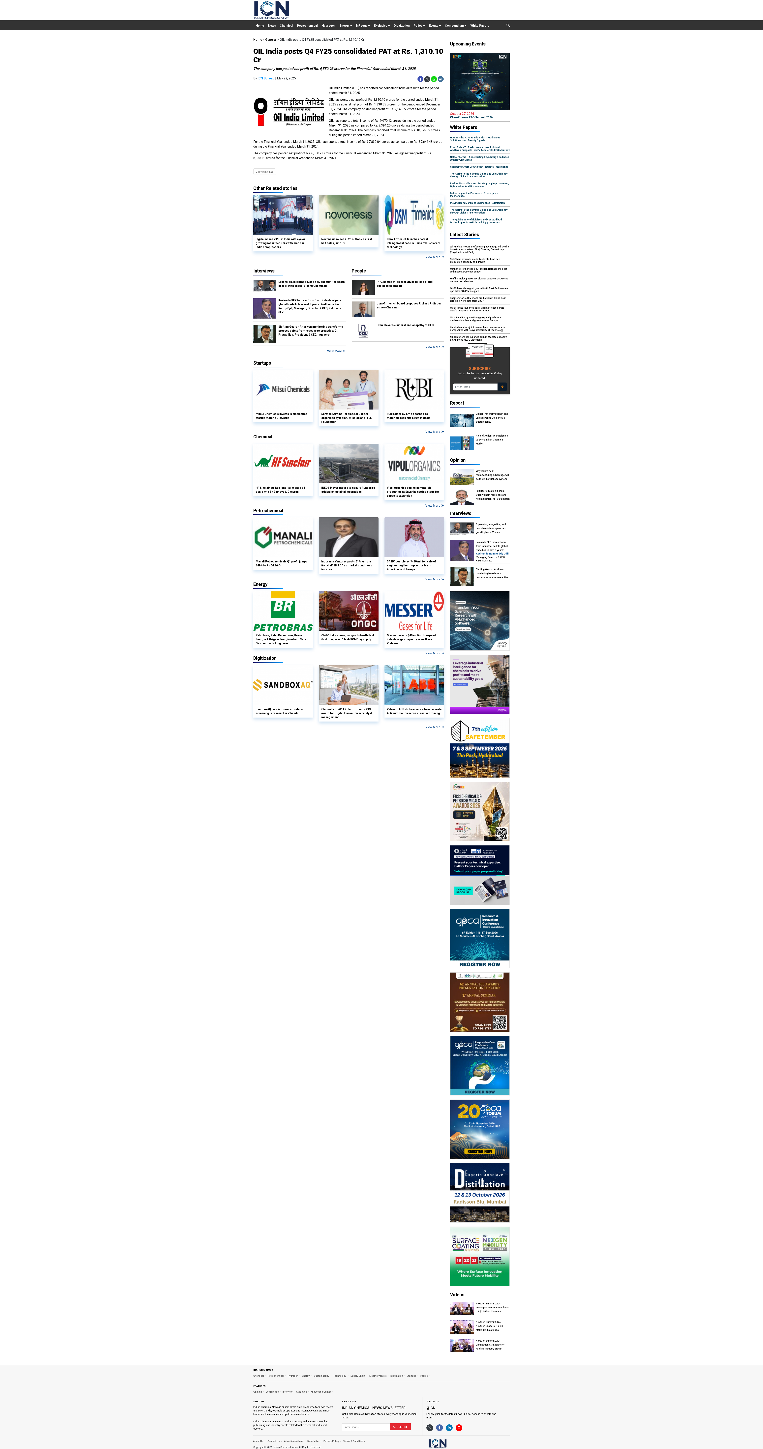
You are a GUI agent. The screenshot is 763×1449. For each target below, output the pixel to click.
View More (433, 257)
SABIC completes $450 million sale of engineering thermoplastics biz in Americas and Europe (411, 565)
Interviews (264, 271)
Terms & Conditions (354, 1441)
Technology (340, 1376)
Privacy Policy (331, 1441)
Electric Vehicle (378, 1376)
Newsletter (313, 1441)
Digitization (402, 25)
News (272, 25)
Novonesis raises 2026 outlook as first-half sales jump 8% (347, 241)
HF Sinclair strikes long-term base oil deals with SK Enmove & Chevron (280, 489)
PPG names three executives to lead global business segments (405, 283)
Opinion (257, 1391)
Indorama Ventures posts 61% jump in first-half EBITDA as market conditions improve (346, 565)
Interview (287, 1391)
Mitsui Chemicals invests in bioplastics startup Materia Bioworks (281, 415)
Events (434, 25)
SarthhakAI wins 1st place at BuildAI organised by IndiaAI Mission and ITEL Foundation (346, 417)
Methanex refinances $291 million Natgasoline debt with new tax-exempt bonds (478, 270)
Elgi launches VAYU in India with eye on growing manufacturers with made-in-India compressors (281, 243)
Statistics (301, 1391)
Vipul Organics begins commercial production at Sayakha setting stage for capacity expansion (413, 491)
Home (260, 25)
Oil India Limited (264, 171)
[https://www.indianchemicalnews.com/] (448, 1443)
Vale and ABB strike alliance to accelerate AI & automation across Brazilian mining (414, 711)
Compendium (455, 25)
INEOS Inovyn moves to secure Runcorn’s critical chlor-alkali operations (348, 489)
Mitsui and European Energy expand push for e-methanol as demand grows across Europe (476, 319)
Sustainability (322, 1376)
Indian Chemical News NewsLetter (374, 1408)
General (271, 40)
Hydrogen (329, 25)
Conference (272, 1391)
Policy (418, 25)
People (359, 271)
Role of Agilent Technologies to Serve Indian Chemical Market (492, 439)
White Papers (479, 25)
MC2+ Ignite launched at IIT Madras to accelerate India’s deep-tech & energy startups (477, 309)
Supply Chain (358, 1376)
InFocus (362, 25)
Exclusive (381, 25)
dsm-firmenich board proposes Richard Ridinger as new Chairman (409, 305)
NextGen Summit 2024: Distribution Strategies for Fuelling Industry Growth (490, 1344)
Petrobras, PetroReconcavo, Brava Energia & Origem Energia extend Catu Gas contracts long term (281, 639)
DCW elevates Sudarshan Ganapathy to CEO (405, 325)
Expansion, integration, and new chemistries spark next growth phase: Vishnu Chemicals (311, 283)
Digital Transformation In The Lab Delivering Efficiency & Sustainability (492, 417)
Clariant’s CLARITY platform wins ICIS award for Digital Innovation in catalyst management (346, 713)
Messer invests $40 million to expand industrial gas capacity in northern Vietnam (411, 639)
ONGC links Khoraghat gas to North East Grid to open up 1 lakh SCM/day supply (347, 637)
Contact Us (273, 1441)
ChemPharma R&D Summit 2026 (471, 115)
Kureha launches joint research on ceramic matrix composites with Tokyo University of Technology (477, 328)
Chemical (286, 25)
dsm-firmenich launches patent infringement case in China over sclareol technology (413, 243)
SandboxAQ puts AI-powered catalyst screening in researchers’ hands (280, 711)
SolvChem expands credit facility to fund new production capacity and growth (475, 260)
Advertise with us (293, 1441)
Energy (345, 25)
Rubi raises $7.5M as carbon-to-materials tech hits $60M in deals (408, 415)
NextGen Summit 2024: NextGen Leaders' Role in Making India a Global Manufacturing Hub (490, 1326)
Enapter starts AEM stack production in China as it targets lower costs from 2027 (478, 299)
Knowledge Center (321, 1391)
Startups (411, 1376)
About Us (258, 1441)
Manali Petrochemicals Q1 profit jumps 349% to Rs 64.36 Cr (281, 563)
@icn (430, 1408)
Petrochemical (307, 25)
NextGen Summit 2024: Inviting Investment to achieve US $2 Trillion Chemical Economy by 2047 (492, 1307)
